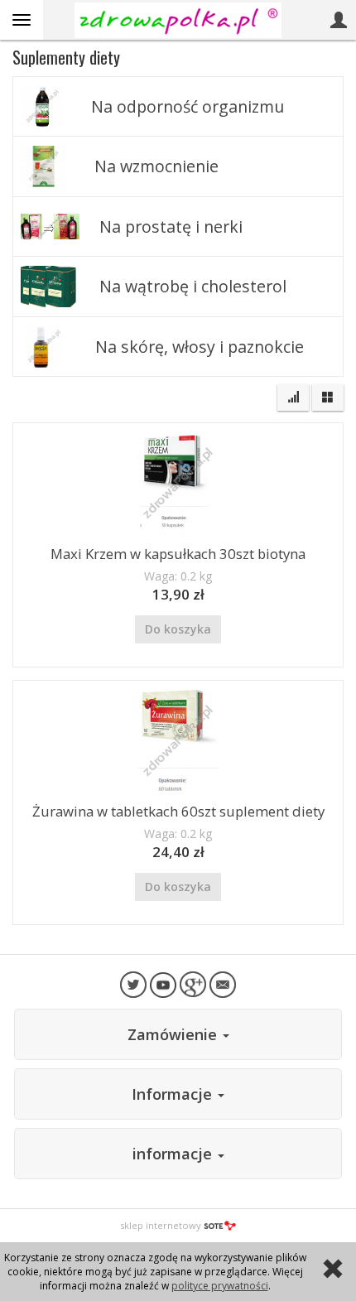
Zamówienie (174, 1034)
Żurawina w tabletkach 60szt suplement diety (178, 811)
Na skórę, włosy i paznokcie (199, 346)
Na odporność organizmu (187, 106)
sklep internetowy (160, 1225)
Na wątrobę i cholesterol (192, 286)
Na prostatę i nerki (171, 226)
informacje (174, 1154)
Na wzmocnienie (156, 166)
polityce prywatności (219, 1286)
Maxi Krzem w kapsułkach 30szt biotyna (178, 553)
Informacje (174, 1094)
